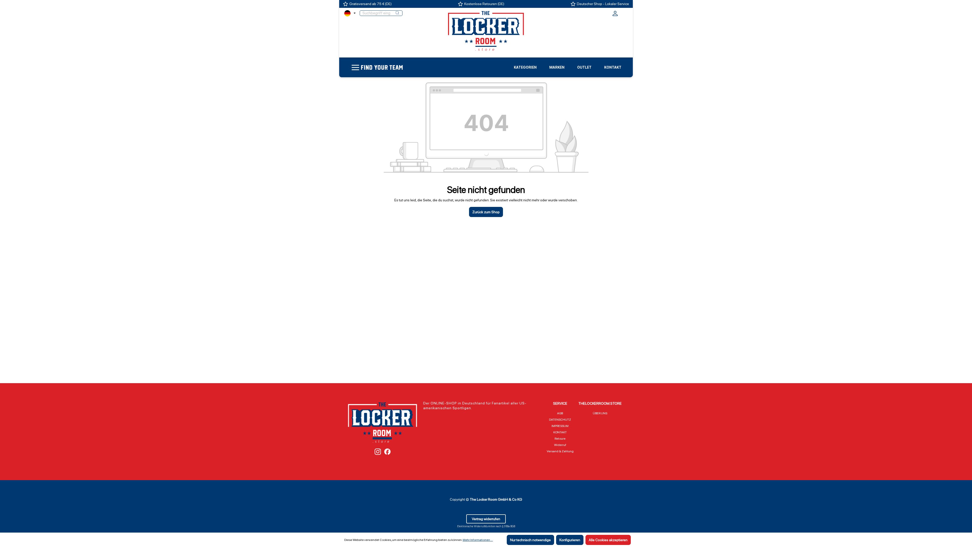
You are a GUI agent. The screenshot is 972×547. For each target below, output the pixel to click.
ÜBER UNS (600, 413)
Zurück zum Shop (486, 212)
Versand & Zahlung (560, 451)
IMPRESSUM (560, 426)
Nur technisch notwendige (530, 540)
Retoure (560, 438)
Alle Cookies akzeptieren (608, 540)
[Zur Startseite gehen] (486, 30)
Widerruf (560, 445)
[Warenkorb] (624, 12)
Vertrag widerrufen (486, 519)
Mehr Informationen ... (478, 540)
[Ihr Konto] (615, 15)
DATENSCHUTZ (560, 419)
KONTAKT (560, 432)
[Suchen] (397, 13)
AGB (560, 413)
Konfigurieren (569, 540)
